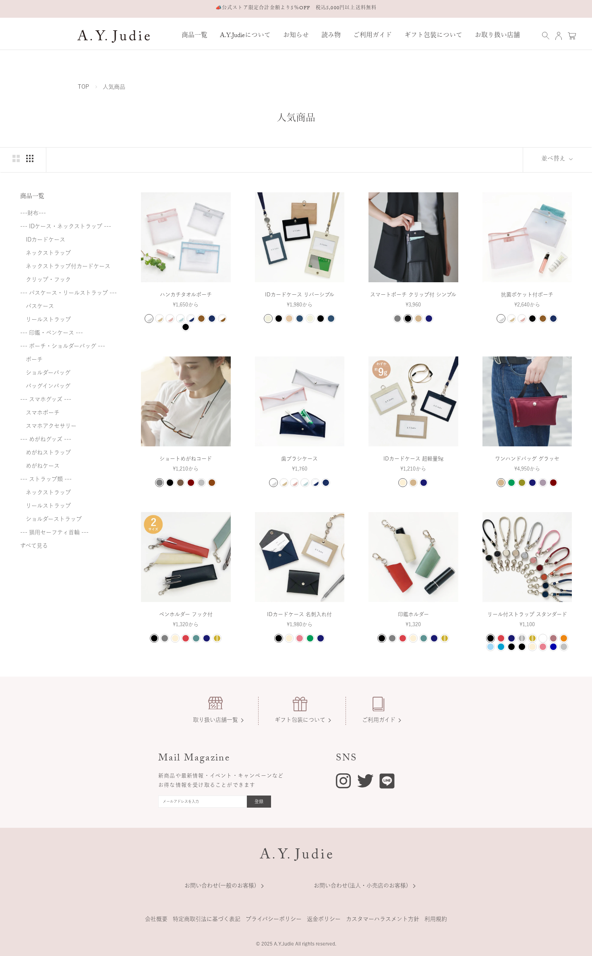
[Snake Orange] (564, 638)
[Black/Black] (185, 327)
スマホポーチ (40, 412)
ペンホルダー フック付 (186, 614)
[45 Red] (185, 638)
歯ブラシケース (299, 458)
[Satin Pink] (543, 647)
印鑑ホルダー (413, 614)
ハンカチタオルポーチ (186, 294)
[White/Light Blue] (180, 318)
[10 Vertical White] (310, 318)
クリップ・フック (45, 279)
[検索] (545, 36)
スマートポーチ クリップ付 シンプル (413, 294)
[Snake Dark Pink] (553, 638)
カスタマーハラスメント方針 (382, 919)
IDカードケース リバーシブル (299, 294)
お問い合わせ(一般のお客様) (220, 885)
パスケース (37, 306)
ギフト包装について (433, 36)
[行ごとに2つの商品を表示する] (16, 158)
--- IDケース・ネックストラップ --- (65, 226)
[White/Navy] (191, 318)
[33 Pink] (299, 638)
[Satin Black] (522, 647)
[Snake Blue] (501, 647)
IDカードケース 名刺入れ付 (299, 614)
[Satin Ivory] (532, 647)
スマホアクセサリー (48, 426)
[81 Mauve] (543, 482)
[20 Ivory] (402, 482)
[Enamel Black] (511, 647)
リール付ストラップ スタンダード (527, 614)
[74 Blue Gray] (196, 638)
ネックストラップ (45, 253)
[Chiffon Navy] (511, 638)
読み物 (331, 36)
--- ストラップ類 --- (46, 479)
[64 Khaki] (522, 482)
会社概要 (156, 919)
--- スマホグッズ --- (45, 399)
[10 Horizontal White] (268, 318)
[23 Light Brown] (212, 482)
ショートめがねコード (185, 458)
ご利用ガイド (372, 36)
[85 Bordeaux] (191, 482)
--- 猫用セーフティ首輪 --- (54, 532)
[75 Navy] (429, 318)
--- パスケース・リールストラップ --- (68, 293)
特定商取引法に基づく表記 (206, 919)
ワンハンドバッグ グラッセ (527, 458)
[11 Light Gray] (201, 482)
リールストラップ (45, 319)
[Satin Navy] (553, 647)
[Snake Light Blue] (490, 647)
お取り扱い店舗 (497, 36)
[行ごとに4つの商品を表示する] (29, 158)
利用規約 (435, 919)
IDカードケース (42, 239)
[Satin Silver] (564, 647)
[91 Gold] (217, 638)
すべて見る (34, 545)
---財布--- (33, 213)
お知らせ (296, 36)
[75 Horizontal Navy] (299, 318)
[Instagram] (343, 782)
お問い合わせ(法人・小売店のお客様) (361, 885)
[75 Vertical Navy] (331, 318)
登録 (259, 801)
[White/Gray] (149, 318)
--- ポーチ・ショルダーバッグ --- (62, 346)
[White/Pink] (170, 318)
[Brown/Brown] (201, 318)
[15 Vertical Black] (320, 318)
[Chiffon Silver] (522, 638)
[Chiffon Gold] (532, 638)
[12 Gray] (397, 318)
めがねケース (40, 466)
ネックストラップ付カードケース (65, 266)
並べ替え (554, 159)
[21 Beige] (418, 318)
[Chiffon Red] (501, 638)
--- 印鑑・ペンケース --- (51, 332)
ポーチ (31, 359)
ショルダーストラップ (51, 519)
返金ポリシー (324, 919)
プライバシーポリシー (274, 919)
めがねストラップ (45, 452)
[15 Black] (408, 318)
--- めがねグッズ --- (45, 439)
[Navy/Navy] (212, 318)
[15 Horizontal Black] (278, 318)
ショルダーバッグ (45, 372)
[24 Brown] (180, 482)
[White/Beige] (159, 318)
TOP (83, 87)
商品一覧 (194, 36)
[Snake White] (543, 638)
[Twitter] (365, 780)
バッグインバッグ (45, 386)
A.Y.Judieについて (245, 36)
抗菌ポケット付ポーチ (527, 294)
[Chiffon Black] (490, 638)
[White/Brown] (222, 318)
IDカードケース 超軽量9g (413, 458)
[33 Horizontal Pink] (289, 318)
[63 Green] (511, 482)
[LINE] (387, 782)
